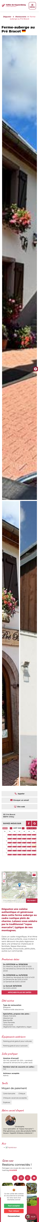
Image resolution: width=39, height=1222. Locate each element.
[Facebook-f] (15, 1178)
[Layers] (34, 874)
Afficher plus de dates (19, 992)
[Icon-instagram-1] (21, 1178)
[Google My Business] (34, 823)
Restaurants (20, 17)
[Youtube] (34, 1178)
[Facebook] (28, 823)
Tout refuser (14, 1211)
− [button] (4, 877)
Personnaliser (14, 1216)
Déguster (7, 17)
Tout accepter (14, 1206)
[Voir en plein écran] (4, 881)
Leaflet (35, 893)
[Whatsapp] (27, 1178)
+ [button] (4, 874)
